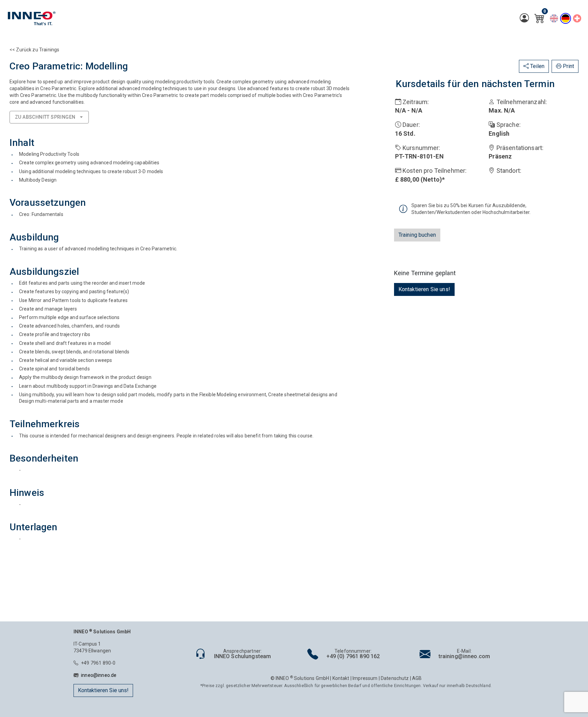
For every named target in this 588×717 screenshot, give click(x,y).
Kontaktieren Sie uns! (424, 289)
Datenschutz (395, 678)
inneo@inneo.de (98, 675)
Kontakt (340, 678)
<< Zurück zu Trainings (34, 49)
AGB (417, 678)
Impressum (365, 678)
